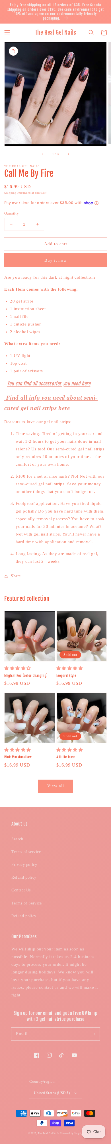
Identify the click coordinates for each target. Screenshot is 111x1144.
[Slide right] (68, 154)
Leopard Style (66, 675)
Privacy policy (24, 864)
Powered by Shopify (71, 1133)
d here (84, 384)
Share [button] (16, 576)
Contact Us (21, 890)
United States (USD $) (52, 1093)
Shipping (10, 192)
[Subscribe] (93, 1034)
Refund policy (23, 877)
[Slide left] (42, 154)
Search (17, 839)
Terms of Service (26, 903)
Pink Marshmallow (18, 757)
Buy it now (55, 260)
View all (55, 786)
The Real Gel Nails (48, 1133)
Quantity (11, 213)
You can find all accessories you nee (42, 384)
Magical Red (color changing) (26, 675)
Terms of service (26, 852)
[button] (7, 32)
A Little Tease (65, 757)
